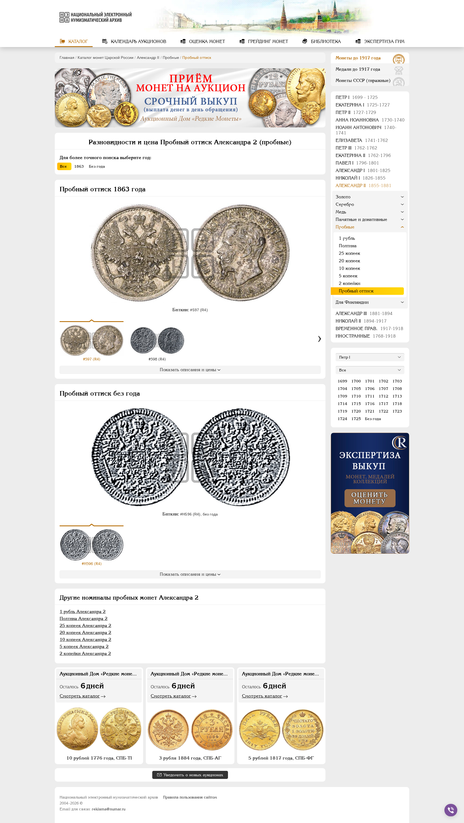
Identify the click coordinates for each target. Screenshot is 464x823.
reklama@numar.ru (108, 809)
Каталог (77, 41)
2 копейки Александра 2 (85, 653)
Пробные (171, 57)
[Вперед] (319, 339)
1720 (356, 411)
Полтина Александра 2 (83, 618)
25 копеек (349, 253)
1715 (356, 404)
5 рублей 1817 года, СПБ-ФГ (281, 758)
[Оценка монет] (370, 493)
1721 (370, 411)
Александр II (148, 57)
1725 (356, 419)
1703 (397, 381)
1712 (383, 396)
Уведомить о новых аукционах (193, 774)
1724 (342, 419)
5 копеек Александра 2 (84, 646)
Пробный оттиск (356, 291)
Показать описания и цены (188, 369)
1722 (383, 411)
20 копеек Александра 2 (85, 632)
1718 (397, 404)
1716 (370, 404)
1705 (356, 389)
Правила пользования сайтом (190, 797)
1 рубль (347, 238)
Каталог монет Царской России (105, 57)
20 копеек (349, 260)
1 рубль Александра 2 (83, 611)
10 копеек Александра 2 (85, 639)
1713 (397, 396)
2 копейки (349, 283)
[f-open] (450, 810)
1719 (342, 411)
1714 (342, 404)
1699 (342, 381)
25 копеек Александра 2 (85, 625)
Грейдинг (267, 41)
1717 (383, 404)
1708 (397, 389)
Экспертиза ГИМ (383, 41)
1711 (370, 396)
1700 (356, 381)
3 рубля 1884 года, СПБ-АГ (190, 758)
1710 (356, 396)
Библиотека (325, 41)
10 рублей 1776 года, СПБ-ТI (99, 758)
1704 (342, 389)
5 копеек (348, 275)
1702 (383, 381)
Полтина (348, 245)
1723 (397, 411)
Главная (67, 57)
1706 (370, 389)
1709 (342, 396)
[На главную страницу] (94, 17)
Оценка (206, 41)
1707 (383, 389)
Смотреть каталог (80, 696)
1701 (370, 381)
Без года (373, 419)
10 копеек (349, 268)
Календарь (138, 41)
